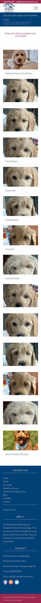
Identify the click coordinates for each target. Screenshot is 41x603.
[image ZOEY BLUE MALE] (21, 93)
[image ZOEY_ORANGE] (21, 357)
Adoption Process (11, 488)
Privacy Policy (9, 509)
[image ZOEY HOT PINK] (21, 416)
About (6, 481)
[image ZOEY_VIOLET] (21, 298)
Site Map (7, 498)
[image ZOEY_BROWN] (21, 328)
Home (5, 478)
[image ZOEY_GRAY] (21, 386)
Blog (5, 495)
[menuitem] (35, 7)
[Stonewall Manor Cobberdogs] (17, 7)
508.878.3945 (8, 2)
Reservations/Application (14, 491)
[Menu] (35, 7)
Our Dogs (7, 485)
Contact (6, 501)
